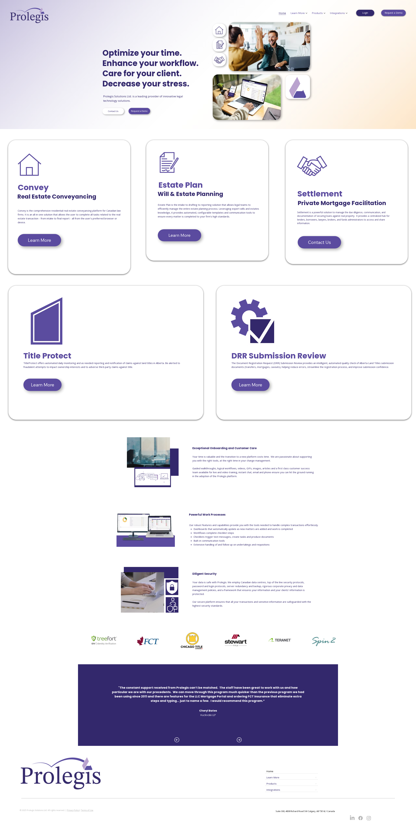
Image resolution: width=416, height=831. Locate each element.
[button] (219, 59)
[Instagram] (369, 818)
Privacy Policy (73, 810)
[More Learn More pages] (306, 13)
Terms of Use (87, 810)
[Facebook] (360, 818)
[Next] (239, 739)
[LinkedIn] (352, 818)
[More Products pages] (324, 13)
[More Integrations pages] (346, 13)
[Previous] (176, 739)
